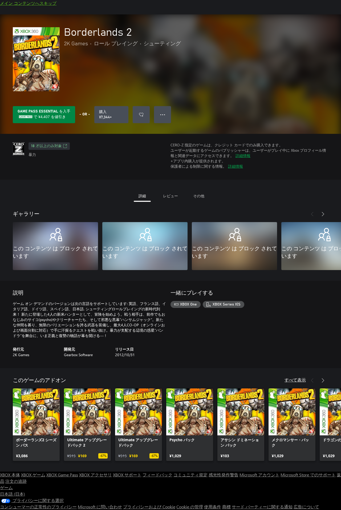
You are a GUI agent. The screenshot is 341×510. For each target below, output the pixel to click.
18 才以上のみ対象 (46, 146)
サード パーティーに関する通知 (262, 506)
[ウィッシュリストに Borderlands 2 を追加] (141, 114)
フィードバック (157, 474)
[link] (36, 424)
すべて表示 (295, 380)
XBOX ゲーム (33, 474)
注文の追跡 (16, 481)
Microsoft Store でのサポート (308, 474)
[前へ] (312, 214)
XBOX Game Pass (62, 474)
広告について (306, 506)
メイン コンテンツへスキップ (28, 3)
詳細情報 (243, 155)
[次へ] (323, 214)
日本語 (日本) (12, 494)
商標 (226, 506)
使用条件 (212, 506)
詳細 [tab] (142, 195)
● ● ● (162, 114)
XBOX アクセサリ (95, 474)
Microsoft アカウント (259, 474)
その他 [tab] (198, 195)
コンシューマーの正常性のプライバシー (38, 506)
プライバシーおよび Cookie (149, 506)
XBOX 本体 (10, 474)
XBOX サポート (127, 474)
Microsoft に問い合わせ (100, 506)
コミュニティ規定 (190, 474)
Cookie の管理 (189, 506)
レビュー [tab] (170, 195)
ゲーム (6, 487)
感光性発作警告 (223, 474)
